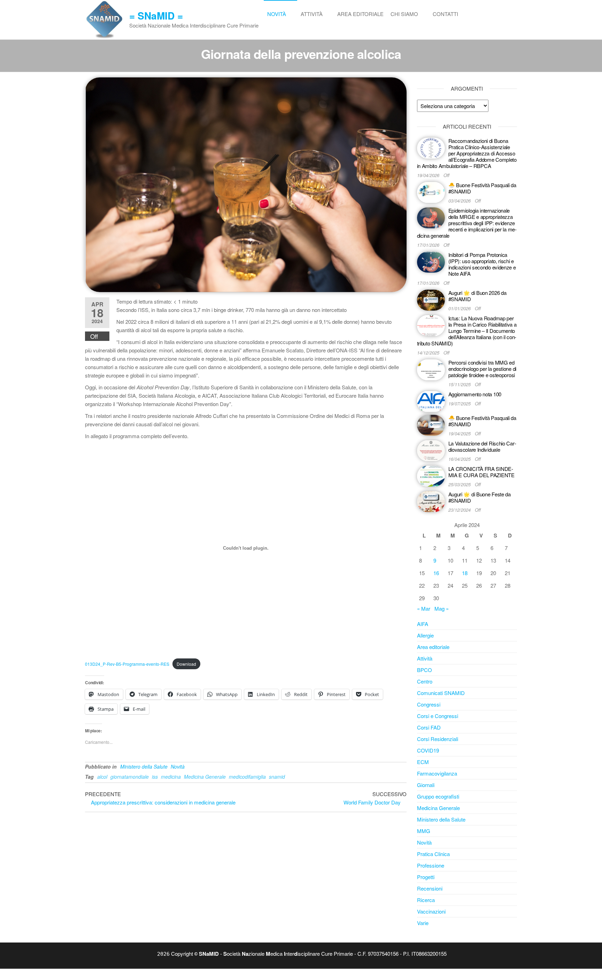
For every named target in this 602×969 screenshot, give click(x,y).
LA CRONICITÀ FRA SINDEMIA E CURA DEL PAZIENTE (481, 472)
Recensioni (429, 888)
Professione (430, 865)
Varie (423, 922)
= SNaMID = (156, 15)
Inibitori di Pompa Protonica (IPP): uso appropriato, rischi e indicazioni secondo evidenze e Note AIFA (482, 264)
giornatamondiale (129, 776)
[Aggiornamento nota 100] (431, 400)
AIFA (422, 623)
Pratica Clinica (433, 853)
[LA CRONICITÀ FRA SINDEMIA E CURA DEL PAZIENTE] (431, 475)
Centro (424, 681)
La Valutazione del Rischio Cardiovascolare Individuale (482, 446)
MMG (423, 830)
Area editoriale (360, 13)
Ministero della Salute (144, 766)
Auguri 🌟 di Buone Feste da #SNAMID (479, 497)
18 (465, 573)
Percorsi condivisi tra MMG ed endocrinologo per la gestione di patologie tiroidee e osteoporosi (482, 369)
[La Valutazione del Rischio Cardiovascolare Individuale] (431, 449)
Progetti (425, 876)
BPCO (424, 669)
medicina (171, 776)
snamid (277, 776)
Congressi (428, 704)
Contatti (445, 13)
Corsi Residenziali (437, 738)
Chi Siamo (404, 13)
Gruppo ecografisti (438, 796)
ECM (423, 761)
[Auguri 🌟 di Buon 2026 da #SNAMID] (431, 299)
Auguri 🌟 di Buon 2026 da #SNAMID (477, 296)
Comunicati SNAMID (441, 692)
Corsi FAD (429, 727)
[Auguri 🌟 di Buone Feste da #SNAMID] (431, 500)
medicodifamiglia (247, 776)
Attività (312, 13)
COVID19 (428, 750)
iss (155, 776)
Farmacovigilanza (437, 773)
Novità (276, 13)
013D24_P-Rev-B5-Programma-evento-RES (127, 664)
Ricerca (426, 899)
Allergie (425, 635)
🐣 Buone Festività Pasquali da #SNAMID (482, 188)
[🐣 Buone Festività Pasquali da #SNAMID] (431, 191)
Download (186, 664)
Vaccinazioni (431, 911)
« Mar (423, 608)
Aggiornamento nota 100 (474, 394)
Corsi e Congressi (437, 715)
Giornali (425, 784)
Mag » (441, 608)
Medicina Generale (205, 776)
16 (436, 573)
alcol (102, 776)
